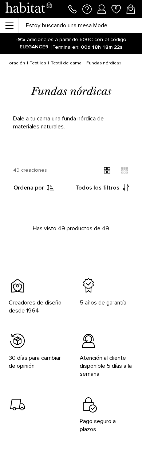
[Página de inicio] (28, 9)
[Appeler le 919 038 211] (72, 8)
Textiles (38, 63)
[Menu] (9, 25)
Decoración (12, 63)
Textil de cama (66, 63)
